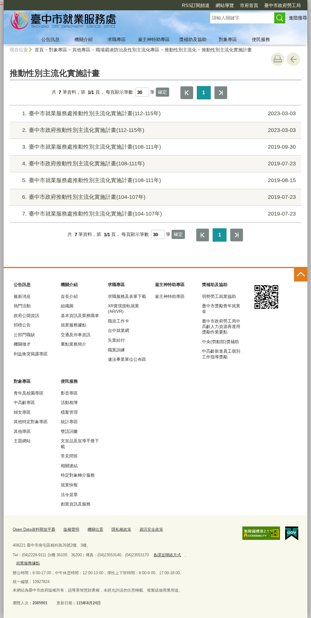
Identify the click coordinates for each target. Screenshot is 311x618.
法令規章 (69, 494)
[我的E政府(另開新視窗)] (291, 533)
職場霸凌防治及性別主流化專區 (127, 49)
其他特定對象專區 (31, 421)
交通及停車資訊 (76, 334)
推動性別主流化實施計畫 (227, 49)
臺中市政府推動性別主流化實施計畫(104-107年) (159, 197)
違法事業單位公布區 (127, 359)
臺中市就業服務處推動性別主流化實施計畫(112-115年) (159, 113)
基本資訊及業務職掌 (80, 315)
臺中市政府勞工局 (282, 5)
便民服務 (261, 39)
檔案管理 (69, 412)
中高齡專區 (24, 402)
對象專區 (228, 39)
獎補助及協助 (193, 39)
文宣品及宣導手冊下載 (80, 443)
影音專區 (69, 393)
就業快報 (69, 484)
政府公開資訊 (26, 315)
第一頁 (186, 92)
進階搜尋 (298, 17)
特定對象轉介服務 (78, 475)
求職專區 (117, 39)
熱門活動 (22, 305)
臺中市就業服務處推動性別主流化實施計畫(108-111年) (159, 147)
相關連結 (69, 465)
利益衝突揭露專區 (31, 353)
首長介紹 (69, 296)
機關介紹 (83, 39)
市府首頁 (249, 5)
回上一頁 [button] (293, 59)
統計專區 (69, 421)
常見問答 (69, 456)
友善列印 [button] (277, 59)
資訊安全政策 (151, 529)
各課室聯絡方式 (167, 555)
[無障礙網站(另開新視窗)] (261, 533)
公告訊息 (50, 39)
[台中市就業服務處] (100, 22)
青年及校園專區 (28, 393)
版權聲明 (71, 529)
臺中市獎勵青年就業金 (221, 308)
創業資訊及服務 (76, 504)
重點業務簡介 (73, 344)
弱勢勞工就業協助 (219, 296)
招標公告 (22, 325)
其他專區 (81, 49)
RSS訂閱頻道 (196, 5)
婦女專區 (22, 412)
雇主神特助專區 (154, 39)
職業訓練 (116, 349)
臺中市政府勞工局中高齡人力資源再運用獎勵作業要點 (221, 326)
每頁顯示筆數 (119, 92)
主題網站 (22, 440)
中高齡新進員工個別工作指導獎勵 (221, 354)
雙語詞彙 (69, 431)
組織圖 (67, 305)
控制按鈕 (300, 274)
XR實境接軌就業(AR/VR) (123, 308)
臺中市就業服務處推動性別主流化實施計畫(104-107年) (159, 214)
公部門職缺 (24, 334)
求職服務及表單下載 (127, 296)
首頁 (39, 49)
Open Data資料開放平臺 (34, 529)
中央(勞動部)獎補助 (220, 341)
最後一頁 (220, 92)
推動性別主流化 (181, 49)
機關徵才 (22, 344)
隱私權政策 (121, 529)
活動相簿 (69, 402)
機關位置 (95, 529)
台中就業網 (118, 330)
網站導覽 (225, 5)
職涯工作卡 (118, 321)
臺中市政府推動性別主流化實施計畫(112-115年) (159, 130)
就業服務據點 (73, 325)
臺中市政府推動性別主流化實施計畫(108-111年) (159, 164)
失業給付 (116, 340)
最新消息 (22, 296)
